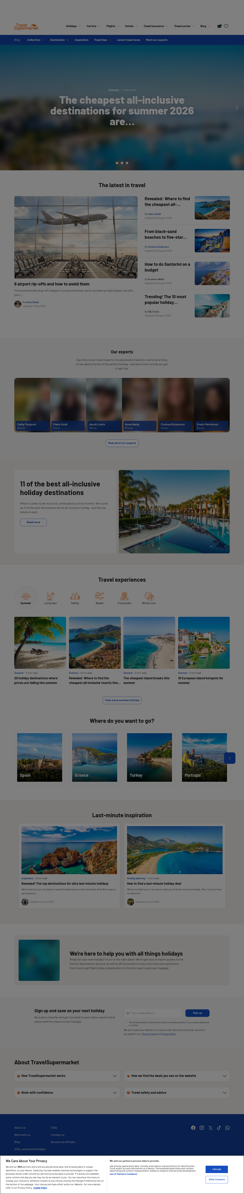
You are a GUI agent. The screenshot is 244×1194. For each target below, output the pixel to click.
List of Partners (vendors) (123, 1174)
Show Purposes (217, 1179)
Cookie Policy (40, 1188)
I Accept (217, 1169)
